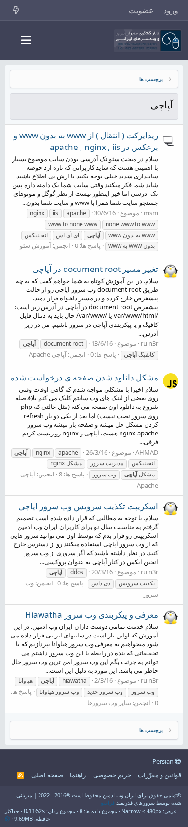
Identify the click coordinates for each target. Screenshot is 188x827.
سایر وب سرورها (109, 702)
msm (151, 212)
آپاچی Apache (48, 354)
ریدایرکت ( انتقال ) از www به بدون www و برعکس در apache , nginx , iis (85, 141)
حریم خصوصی (112, 775)
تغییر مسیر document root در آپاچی (95, 268)
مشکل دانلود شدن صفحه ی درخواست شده (84, 377)
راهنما (78, 775)
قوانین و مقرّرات (159, 775)
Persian (163, 761)
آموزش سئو (35, 245)
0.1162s (34, 810)
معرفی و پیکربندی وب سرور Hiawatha (91, 614)
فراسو (108, 802)
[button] (26, 40)
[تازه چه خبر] (17, 10)
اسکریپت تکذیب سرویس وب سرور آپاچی (88, 506)
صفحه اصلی (47, 775)
